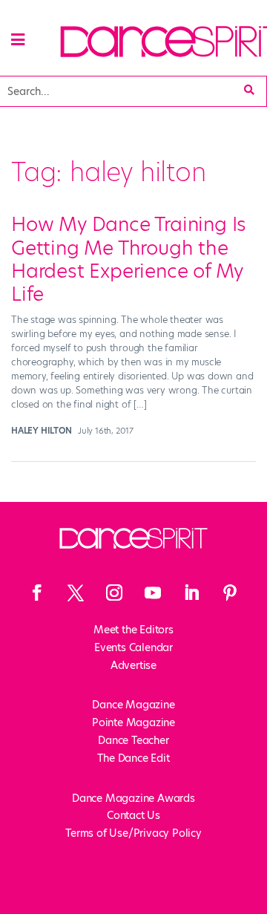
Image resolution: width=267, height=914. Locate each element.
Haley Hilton (41, 431)
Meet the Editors (133, 629)
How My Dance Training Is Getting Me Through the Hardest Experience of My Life (128, 259)
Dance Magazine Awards (133, 798)
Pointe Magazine (133, 722)
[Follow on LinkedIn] (191, 592)
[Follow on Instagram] (114, 592)
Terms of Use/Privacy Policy (133, 833)
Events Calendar (133, 647)
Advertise (133, 665)
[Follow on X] (75, 592)
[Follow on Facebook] (37, 592)
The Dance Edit (133, 758)
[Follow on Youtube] (152, 592)
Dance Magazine (133, 704)
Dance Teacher (133, 740)
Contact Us (133, 815)
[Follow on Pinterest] (230, 592)
